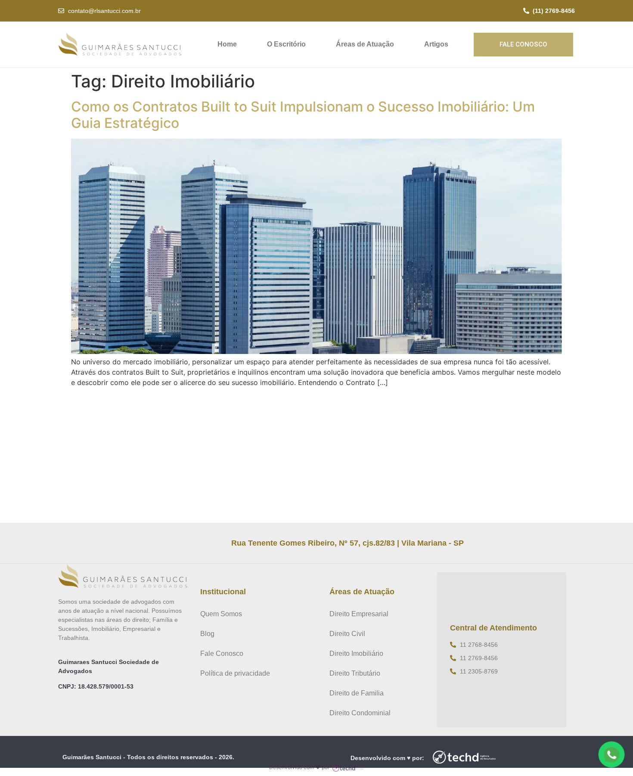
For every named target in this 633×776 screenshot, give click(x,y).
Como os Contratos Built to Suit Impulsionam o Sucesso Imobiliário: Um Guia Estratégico (303, 114)
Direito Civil (347, 633)
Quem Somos (221, 614)
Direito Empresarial (358, 614)
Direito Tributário (354, 673)
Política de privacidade (235, 673)
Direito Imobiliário (356, 653)
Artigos (436, 44)
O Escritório (286, 44)
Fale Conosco (221, 653)
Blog (207, 633)
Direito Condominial (360, 713)
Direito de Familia (356, 693)
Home (227, 44)
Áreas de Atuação (365, 44)
